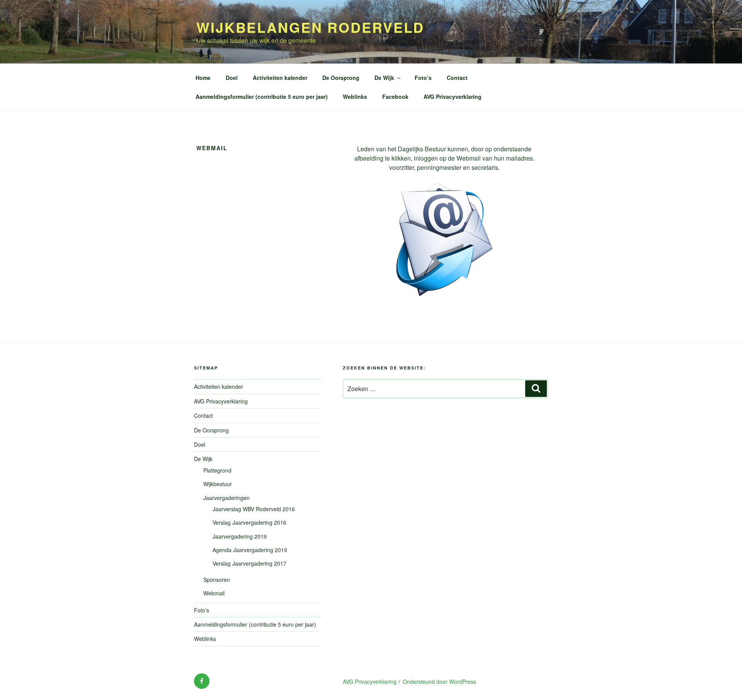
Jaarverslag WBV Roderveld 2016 (254, 509)
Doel (232, 77)
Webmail (214, 593)
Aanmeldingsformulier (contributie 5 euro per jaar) (262, 96)
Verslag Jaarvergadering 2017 (249, 563)
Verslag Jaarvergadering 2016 (249, 522)
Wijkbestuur (217, 484)
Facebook (395, 96)
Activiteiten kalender (280, 77)
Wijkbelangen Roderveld (310, 27)
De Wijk (384, 77)
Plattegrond (217, 470)
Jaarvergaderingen (226, 498)
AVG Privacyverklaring (453, 96)
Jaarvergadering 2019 (240, 536)
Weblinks (355, 96)
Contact (457, 77)
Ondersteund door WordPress (439, 681)
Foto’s (423, 77)
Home (203, 77)
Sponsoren (216, 579)
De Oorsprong (340, 77)
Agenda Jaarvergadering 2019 (250, 550)
